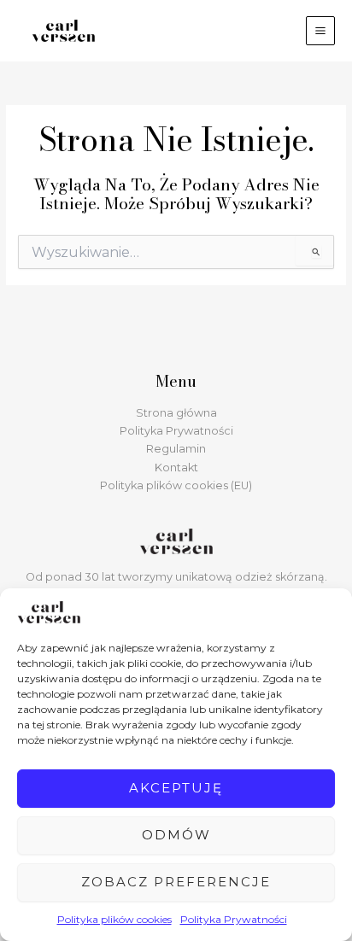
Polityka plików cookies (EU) (176, 485)
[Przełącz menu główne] (320, 30)
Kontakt (176, 467)
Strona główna (176, 412)
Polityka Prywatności (233, 919)
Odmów (176, 835)
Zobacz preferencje (176, 882)
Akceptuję (176, 788)
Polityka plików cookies (114, 919)
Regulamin (176, 448)
